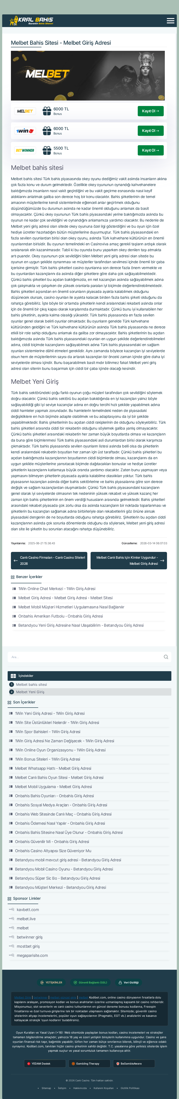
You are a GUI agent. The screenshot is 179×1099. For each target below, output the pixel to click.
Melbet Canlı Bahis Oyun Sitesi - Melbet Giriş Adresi (59, 777)
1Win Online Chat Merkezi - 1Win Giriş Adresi (56, 588)
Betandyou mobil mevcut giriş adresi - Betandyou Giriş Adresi (68, 860)
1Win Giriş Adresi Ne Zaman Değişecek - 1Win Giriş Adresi (64, 741)
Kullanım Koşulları (104, 1088)
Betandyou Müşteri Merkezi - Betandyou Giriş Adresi (60, 887)
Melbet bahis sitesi (31, 684)
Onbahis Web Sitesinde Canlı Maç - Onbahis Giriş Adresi (63, 814)
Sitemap (46, 1088)
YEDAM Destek (41, 1063)
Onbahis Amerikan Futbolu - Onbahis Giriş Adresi (60, 616)
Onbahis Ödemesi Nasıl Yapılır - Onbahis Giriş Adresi (60, 823)
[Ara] (166, 657)
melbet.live (26, 918)
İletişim (62, 1088)
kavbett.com (28, 909)
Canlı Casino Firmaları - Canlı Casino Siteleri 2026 (52, 560)
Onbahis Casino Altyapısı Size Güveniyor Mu (53, 850)
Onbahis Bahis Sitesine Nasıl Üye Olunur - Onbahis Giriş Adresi (69, 832)
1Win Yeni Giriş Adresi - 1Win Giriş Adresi (49, 713)
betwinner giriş (30, 937)
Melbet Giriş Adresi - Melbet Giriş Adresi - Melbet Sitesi (65, 598)
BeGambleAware (131, 1063)
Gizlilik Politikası (130, 1088)
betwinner (41, 997)
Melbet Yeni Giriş (30, 692)
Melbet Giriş (22, 997)
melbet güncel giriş (63, 997)
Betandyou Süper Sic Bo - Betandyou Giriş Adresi (57, 878)
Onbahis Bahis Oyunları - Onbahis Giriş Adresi (54, 796)
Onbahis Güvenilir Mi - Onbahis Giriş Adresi (52, 841)
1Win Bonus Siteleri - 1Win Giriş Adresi (47, 759)
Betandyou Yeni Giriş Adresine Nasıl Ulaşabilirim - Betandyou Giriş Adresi (81, 625)
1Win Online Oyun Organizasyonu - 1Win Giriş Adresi (60, 750)
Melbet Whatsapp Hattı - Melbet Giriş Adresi (53, 768)
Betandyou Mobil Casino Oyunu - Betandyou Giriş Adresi (64, 869)
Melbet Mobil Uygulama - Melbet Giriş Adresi (53, 786)
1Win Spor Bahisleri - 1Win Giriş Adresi (47, 731)
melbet (23, 928)
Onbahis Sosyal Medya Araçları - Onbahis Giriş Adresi (61, 805)
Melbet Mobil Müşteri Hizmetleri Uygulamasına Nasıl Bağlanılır (71, 607)
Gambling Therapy (87, 1063)
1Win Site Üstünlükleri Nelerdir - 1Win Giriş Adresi (57, 722)
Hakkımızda (80, 1088)
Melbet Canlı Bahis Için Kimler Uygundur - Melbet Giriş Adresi (127, 560)
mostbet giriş (28, 946)
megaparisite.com (32, 955)
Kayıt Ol (148, 111)
